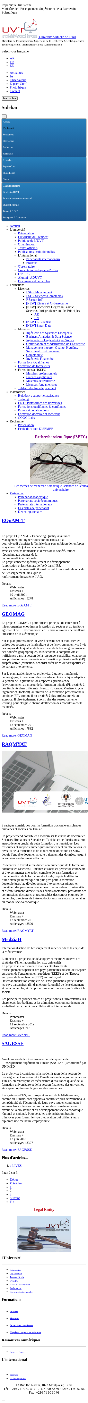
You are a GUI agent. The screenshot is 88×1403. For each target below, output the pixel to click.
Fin (12, 1201)
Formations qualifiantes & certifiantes (42, 406)
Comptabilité (34, 355)
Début (14, 1179)
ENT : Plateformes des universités (40, 403)
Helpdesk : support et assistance (38, 395)
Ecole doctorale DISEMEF (35, 428)
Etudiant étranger (11, 204)
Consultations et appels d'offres (38, 270)
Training (23, 399)
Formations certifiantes (21, 1325)
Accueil (6, 121)
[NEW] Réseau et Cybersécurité (47, 303)
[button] (83, 128)
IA (11, 76)
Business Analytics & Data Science (49, 336)
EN (12, 65)
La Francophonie (18, 1378)
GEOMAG (13, 614)
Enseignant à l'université (14, 217)
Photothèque (18, 87)
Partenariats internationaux (43, 259)
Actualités (16, 72)
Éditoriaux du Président (33, 237)
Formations (8, 134)
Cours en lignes (17, 1352)
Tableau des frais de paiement (37, 388)
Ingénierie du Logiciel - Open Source (50, 340)
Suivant (15, 1198)
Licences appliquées (39, 377)
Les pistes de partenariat (33, 508)
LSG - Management (39, 292)
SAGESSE (13, 1043)
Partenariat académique (33, 497)
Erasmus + (33, 262)
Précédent (16, 1183)
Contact (15, 91)
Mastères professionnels (41, 373)
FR (12, 62)
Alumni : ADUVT (30, 277)
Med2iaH (11, 939)
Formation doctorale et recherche (39, 414)
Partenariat (8, 153)
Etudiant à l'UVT (11, 192)
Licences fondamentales (41, 384)
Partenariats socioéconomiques (38, 500)
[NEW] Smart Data (38, 325)
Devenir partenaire (30, 511)
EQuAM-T (13, 520)
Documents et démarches (34, 281)
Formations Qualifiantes (33, 362)
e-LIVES (16, 1165)
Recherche (8, 147)
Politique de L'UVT (31, 240)
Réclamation (15, 1288)
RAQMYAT (14, 744)
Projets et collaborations (33, 410)
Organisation (26, 244)
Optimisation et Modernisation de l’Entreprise (55, 344)
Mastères (14, 1318)
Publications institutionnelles (36, 251)
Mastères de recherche (40, 381)
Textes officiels (27, 248)
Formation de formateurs (34, 366)
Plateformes (8, 141)
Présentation (26, 233)
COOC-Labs (26, 417)
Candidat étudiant (11, 185)
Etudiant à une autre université (17, 198)
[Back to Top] (3, 1400)
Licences (14, 1311)
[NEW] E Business (38, 322)
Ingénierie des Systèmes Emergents (49, 333)
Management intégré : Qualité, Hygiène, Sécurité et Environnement (52, 349)
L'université (8, 128)
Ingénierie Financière (39, 358)
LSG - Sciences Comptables (44, 296)
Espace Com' (18, 83)
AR (12, 58)
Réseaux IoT (34, 299)
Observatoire (18, 80)
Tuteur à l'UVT (10, 211)
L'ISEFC (24, 274)
